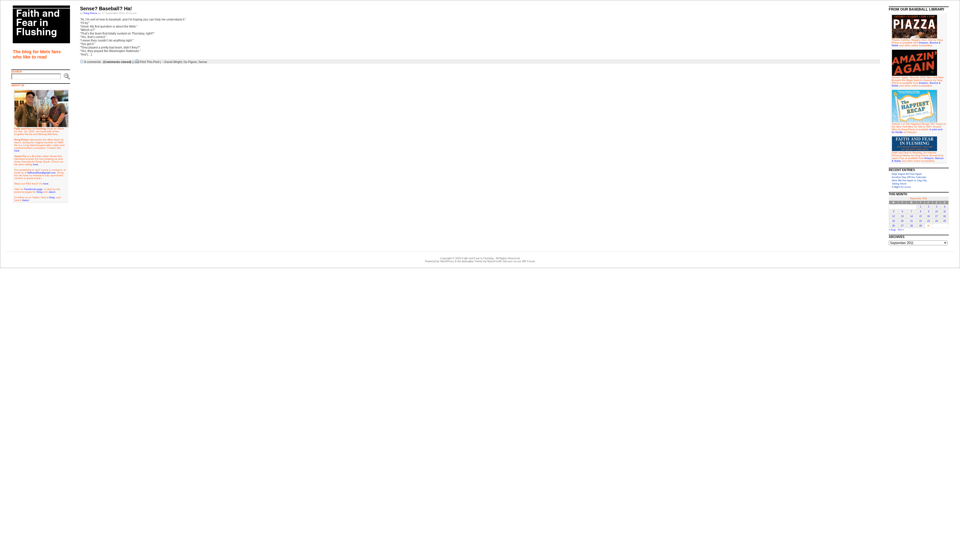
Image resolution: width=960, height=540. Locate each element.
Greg (39, 191)
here (17, 150)
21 (911, 221)
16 (928, 216)
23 (928, 221)
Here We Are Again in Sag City (909, 180)
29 (920, 225)
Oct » (901, 229)
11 (945, 211)
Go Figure (190, 62)
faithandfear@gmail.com (42, 172)
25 (944, 221)
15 (920, 216)
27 (902, 225)
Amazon (923, 42)
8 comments (92, 62)
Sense (202, 62)
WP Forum (528, 261)
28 (911, 225)
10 (936, 211)
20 (902, 221)
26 (893, 225)
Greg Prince (90, 13)
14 (911, 216)
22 (920, 221)
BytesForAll (494, 261)
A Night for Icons (901, 187)
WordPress (447, 261)
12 (893, 216)
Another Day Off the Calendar (909, 177)
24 (936, 221)
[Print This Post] (137, 62)
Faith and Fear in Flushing (478, 258)
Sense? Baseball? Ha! (106, 8)
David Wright (173, 62)
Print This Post (149, 62)
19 (893, 221)
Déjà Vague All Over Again (907, 173)
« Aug (892, 229)
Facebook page (33, 189)
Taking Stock (899, 183)
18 (944, 216)
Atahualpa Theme (472, 261)
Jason (52, 191)
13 (902, 216)
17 (936, 216)
